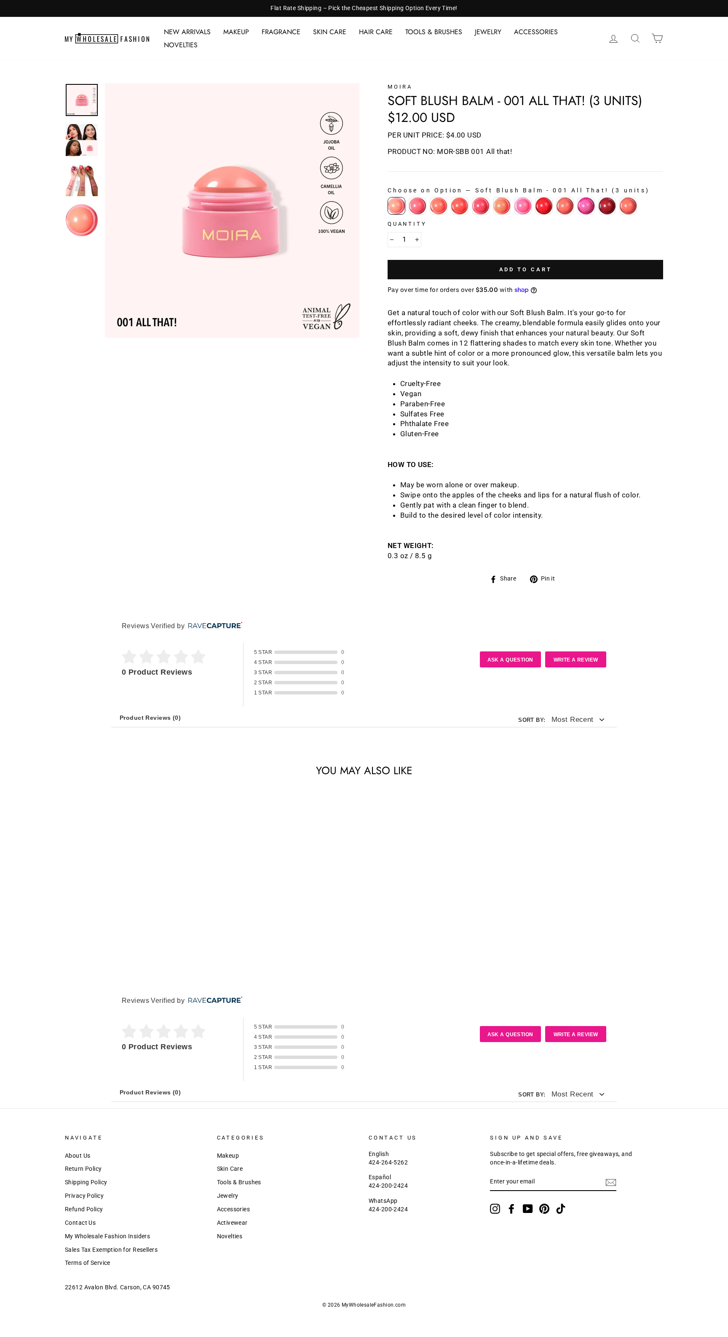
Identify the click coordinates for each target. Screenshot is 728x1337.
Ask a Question (510, 660)
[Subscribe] (610, 1182)
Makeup (236, 32)
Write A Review (576, 660)
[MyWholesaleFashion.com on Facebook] (511, 1209)
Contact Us (80, 1222)
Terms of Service (87, 1263)
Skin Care (329, 32)
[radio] (396, 206)
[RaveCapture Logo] (213, 626)
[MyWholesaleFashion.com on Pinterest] (544, 1209)
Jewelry (488, 32)
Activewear (232, 1222)
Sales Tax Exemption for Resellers (111, 1249)
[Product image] (232, 210)
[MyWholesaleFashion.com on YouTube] (528, 1209)
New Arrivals (187, 32)
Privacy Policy (84, 1195)
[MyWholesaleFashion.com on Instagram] (495, 1209)
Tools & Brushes (433, 32)
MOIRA (400, 87)
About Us (77, 1155)
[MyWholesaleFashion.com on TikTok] (561, 1209)
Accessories (536, 32)
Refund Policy (84, 1209)
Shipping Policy (86, 1182)
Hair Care (376, 32)
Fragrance (281, 32)
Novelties (181, 45)
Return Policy (83, 1168)
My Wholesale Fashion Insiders (107, 1236)
